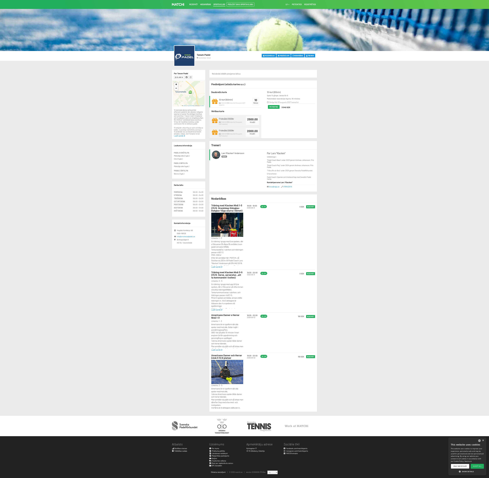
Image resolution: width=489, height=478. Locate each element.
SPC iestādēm (216, 465)
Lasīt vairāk (216, 267)
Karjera (214, 458)
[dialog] (467, 456)
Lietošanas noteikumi (219, 453)
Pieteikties (273, 107)
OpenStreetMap (191, 105)
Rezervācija (270, 55)
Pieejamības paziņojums (220, 456)
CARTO (202, 105)
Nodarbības (298, 55)
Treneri (311, 55)
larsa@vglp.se (274, 187)
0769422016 (287, 187)
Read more (468, 461)
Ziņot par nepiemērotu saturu (222, 463)
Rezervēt (310, 207)
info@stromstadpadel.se (186, 236)
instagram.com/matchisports (297, 451)
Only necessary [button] (460, 466)
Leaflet (184, 105)
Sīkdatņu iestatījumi (218, 472)
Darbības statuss (180, 448)
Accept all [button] (477, 466)
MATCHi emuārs (292, 453)
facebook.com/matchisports (296, 448)
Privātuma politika (218, 451)
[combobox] (479, 440)
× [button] (483, 440)
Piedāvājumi (284, 55)
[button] (190, 92)
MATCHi (178, 4)
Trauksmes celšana (218, 461)
